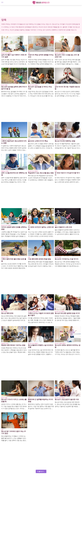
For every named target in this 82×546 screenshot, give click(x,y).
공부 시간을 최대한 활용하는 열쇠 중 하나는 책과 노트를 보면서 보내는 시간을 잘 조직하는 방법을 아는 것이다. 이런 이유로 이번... (14, 180)
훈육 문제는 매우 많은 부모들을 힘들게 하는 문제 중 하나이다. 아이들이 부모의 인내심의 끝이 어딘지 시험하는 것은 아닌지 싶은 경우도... (40, 264)
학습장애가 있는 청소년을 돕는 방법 (41, 173)
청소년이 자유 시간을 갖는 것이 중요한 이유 (67, 56)
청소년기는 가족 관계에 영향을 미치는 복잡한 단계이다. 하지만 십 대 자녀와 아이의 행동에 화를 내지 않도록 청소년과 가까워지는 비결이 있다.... (68, 264)
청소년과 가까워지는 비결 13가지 (66, 259)
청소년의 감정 (58, 257)
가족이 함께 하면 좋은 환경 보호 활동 (13, 260)
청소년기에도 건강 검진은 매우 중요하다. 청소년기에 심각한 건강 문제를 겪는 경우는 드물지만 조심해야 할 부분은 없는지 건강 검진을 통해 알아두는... (67, 404)
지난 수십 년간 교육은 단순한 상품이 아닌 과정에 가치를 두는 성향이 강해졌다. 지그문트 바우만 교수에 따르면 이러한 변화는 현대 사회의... (40, 234)
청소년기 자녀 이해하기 (6, 53)
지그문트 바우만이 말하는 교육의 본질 (41, 228)
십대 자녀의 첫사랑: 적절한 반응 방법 (67, 88)
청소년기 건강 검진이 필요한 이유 (67, 399)
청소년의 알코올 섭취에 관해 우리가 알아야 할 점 (14, 88)
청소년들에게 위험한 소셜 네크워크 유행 (40, 346)
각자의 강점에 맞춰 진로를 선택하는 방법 (14, 228)
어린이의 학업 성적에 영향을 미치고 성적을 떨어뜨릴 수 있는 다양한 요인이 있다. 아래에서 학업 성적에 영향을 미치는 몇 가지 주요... (40, 62)
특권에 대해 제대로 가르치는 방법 (13, 345)
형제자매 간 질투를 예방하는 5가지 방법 (40, 400)
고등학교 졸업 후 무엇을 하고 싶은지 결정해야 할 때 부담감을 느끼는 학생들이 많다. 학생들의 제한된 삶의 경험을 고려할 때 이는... (14, 234)
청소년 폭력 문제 (7, 313)
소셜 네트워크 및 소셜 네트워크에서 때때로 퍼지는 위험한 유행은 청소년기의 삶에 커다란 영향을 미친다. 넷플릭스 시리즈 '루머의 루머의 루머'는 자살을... (40, 352)
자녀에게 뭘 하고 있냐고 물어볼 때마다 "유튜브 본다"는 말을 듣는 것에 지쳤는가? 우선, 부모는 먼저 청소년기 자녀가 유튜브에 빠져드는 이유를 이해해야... (67, 352)
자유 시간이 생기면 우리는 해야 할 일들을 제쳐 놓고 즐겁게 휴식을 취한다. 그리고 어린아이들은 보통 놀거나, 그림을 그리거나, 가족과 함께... (68, 62)
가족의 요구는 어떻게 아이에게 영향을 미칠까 (41, 314)
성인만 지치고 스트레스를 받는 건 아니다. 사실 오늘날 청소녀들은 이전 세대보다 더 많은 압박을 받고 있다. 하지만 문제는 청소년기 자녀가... (14, 406)
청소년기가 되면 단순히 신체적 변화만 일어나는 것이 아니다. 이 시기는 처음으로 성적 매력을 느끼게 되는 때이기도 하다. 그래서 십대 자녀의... (67, 94)
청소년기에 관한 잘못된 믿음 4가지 (67, 313)
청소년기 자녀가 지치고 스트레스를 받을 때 (14, 400)
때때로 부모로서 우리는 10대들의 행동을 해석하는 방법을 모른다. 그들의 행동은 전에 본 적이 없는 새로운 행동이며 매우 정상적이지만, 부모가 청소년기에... (68, 318)
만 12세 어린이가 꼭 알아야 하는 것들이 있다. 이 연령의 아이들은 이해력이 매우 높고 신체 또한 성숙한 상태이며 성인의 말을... (67, 180)
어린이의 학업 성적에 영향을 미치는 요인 (41, 56)
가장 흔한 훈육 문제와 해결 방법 (39, 259)
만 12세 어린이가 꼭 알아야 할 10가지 (67, 174)
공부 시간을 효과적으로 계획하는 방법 (14, 174)
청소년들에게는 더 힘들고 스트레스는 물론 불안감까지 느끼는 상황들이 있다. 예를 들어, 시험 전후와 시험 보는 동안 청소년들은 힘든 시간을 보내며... (13, 438)
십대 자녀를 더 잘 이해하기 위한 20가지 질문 (14, 56)
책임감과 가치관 (4, 171)
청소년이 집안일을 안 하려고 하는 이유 (40, 88)
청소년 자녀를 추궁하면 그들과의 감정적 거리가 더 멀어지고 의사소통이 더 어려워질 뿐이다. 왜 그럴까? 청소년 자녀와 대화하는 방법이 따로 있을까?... (67, 146)
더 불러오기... (41, 471)
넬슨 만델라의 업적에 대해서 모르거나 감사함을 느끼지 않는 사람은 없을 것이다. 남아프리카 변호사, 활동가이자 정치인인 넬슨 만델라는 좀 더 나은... (67, 232)
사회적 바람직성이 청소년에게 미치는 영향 (14, 142)
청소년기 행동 (4, 85)
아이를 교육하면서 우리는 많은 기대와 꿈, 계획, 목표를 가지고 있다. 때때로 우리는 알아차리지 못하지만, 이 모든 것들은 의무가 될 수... (40, 320)
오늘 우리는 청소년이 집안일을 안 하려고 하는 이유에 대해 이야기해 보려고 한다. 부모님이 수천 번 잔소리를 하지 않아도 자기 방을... (41, 94)
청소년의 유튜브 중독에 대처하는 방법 (67, 346)
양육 (29, 53)
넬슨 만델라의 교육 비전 (63, 227)
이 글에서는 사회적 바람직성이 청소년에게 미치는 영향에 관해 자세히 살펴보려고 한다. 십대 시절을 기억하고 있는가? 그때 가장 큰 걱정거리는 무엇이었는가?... (14, 148)
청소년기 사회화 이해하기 (33, 311)
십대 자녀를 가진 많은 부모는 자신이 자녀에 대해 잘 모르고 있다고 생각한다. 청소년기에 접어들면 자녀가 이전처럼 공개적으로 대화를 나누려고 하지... (14, 62)
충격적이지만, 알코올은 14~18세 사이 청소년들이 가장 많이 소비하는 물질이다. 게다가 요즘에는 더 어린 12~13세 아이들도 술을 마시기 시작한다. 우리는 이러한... (14, 94)
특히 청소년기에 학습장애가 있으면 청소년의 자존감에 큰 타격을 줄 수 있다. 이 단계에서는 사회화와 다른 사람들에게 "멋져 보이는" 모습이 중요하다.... (40, 178)
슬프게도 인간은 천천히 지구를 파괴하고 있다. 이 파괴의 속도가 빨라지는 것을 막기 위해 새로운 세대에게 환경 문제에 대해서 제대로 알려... (14, 266)
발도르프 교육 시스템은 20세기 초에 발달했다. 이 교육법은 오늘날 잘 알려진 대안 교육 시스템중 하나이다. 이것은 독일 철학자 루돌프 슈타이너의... (41, 146)
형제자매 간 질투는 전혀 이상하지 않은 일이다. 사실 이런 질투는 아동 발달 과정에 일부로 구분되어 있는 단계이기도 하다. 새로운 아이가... (41, 406)
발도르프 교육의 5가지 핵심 (38, 141)
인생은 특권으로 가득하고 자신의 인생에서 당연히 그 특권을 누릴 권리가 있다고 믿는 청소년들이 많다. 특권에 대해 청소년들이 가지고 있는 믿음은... (14, 350)
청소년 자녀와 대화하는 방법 (65, 141)
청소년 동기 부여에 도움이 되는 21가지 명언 (13, 432)
